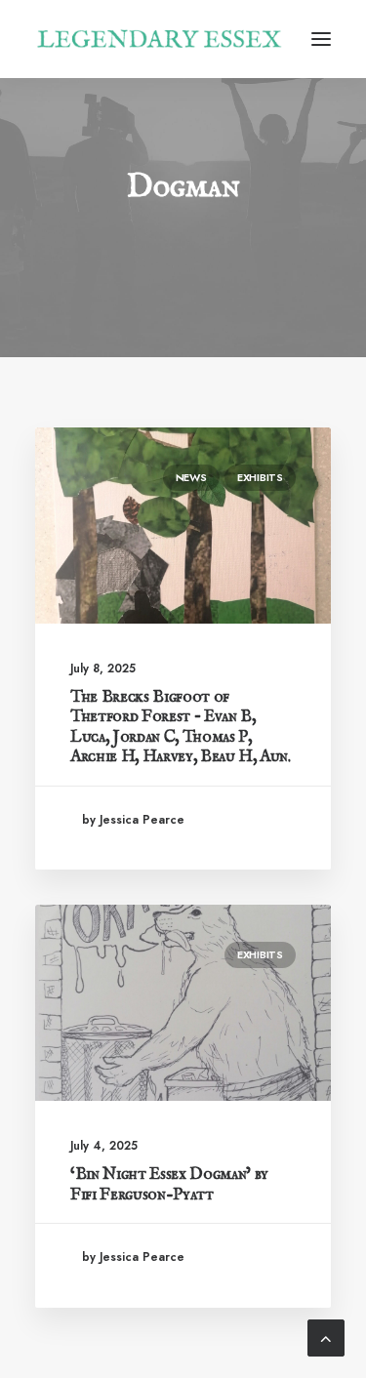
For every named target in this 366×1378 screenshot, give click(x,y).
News (191, 477)
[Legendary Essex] (159, 39)
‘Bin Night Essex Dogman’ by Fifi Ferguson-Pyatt (169, 1184)
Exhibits (260, 477)
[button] (321, 39)
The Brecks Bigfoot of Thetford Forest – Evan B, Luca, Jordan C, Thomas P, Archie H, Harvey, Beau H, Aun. (180, 727)
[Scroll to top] (326, 1336)
